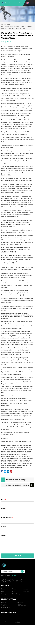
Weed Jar (4, 605)
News (2, 591)
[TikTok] (20, 580)
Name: (3, 500)
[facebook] (2, 580)
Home (4, 24)
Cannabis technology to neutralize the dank (19, 480)
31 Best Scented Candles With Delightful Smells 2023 (15, 485)
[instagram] (17, 580)
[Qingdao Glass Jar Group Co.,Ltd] (10, 565)
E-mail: (3, 508)
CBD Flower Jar (22, 605)
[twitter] (10, 580)
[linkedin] (6, 580)
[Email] (22, 571)
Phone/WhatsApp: (7, 517)
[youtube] (13, 580)
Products (25, 589)
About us (14, 589)
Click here (14, 575)
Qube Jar (20, 602)
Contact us (26, 591)
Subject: (4, 526)
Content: (4, 535)
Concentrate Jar (6, 607)
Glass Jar (4, 602)
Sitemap (3, 594)
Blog (13, 591)
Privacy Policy (16, 594)
